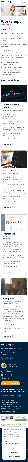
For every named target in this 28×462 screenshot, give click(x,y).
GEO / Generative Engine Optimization (12, 409)
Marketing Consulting (7, 400)
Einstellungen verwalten (14, 456)
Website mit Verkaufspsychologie (11, 396)
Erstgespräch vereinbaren (10, 383)
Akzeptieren (14, 448)
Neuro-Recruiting (6, 398)
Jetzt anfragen (7, 144)
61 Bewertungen (8, 426)
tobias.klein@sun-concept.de (12, 375)
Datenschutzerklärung (11, 443)
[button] (24, 2)
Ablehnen (14, 452)
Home (3, 24)
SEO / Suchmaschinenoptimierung (11, 406)
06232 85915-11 (8, 372)
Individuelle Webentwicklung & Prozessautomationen (10, 403)
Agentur (8, 24)
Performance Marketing (8, 411)
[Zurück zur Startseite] (7, 2)
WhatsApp (7, 378)
